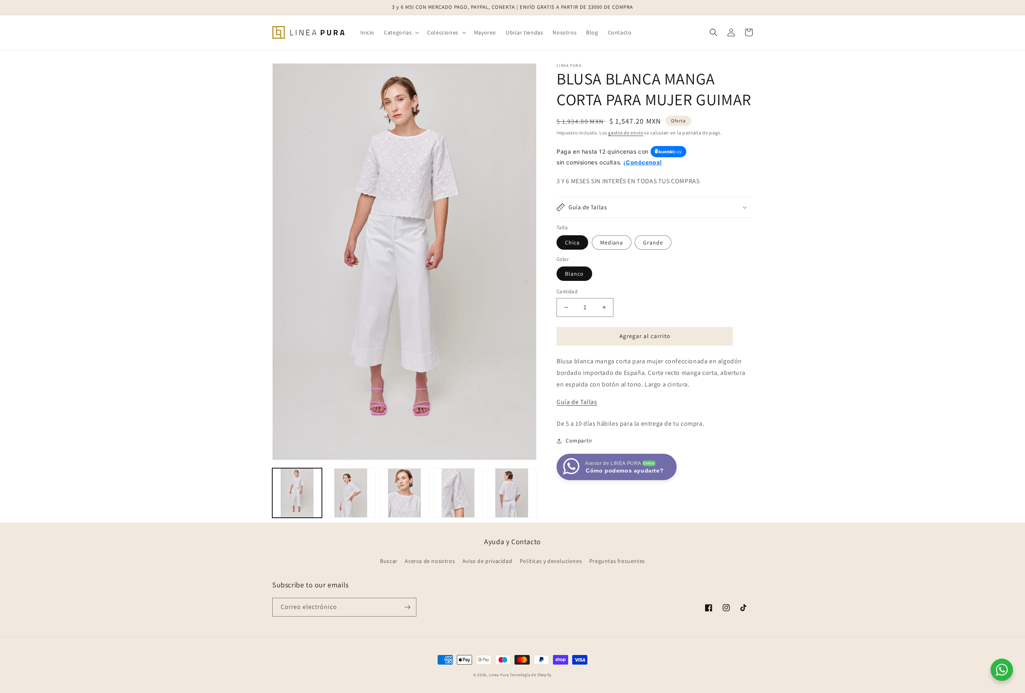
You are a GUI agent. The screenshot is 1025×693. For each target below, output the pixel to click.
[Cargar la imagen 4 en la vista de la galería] (458, 493)
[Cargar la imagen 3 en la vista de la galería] (404, 493)
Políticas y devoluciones (551, 561)
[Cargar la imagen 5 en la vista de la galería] (512, 493)
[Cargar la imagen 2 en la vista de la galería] (351, 493)
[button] (400, 32)
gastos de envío (625, 133)
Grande (653, 242)
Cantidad (567, 291)
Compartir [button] (579, 440)
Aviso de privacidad (487, 561)
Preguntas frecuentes (617, 561)
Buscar (389, 561)
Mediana (611, 242)
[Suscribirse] (407, 607)
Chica (572, 242)
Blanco (574, 273)
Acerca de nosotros (430, 561)
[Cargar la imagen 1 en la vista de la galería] (297, 493)
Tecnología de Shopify (531, 674)
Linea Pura (499, 674)
